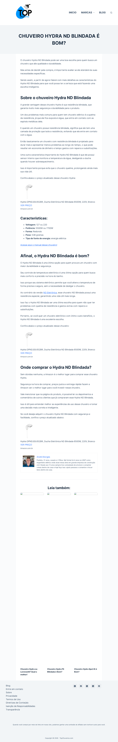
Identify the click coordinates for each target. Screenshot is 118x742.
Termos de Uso (13, 699)
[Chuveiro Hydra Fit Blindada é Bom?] (59, 579)
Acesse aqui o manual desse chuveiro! (38, 245)
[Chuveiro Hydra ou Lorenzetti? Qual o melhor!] (32, 579)
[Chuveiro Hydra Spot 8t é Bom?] (86, 579)
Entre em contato (14, 689)
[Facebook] (81, 686)
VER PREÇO (26, 205)
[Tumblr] (93, 686)
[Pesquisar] (111, 12)
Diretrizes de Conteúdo (17, 702)
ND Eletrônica (50, 292)
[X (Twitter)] (87, 686)
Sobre (9, 692)
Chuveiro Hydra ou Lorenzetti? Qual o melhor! (28, 672)
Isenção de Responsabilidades (20, 706)
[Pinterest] (99, 686)
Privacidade (11, 696)
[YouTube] (75, 686)
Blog (8, 685)
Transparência (13, 709)
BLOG (102, 12)
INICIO (72, 12)
